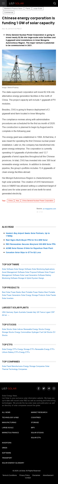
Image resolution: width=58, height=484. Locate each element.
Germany (9, 312)
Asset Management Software (13, 272)
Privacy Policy (24, 475)
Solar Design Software (22, 269)
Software (6, 453)
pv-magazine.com (49, 209)
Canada (29, 312)
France (42, 312)
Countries (36, 417)
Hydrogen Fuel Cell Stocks (42, 332)
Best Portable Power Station (33, 292)
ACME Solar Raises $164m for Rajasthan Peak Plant (29, 248)
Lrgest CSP (50, 312)
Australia (22, 312)
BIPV (33, 428)
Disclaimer (36, 475)
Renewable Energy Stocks (33, 329)
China (10, 201)
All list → (5, 315)
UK (38, 312)
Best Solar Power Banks (11, 292)
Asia (17, 201)
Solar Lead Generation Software (32, 275)
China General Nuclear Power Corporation (37, 201)
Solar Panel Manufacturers (12, 366)
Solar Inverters (7, 298)
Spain (16, 312)
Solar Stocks (7, 329)
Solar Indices (18, 329)
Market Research (39, 412)
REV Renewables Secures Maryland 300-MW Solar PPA (31, 244)
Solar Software (7, 269)
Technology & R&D (10, 417)
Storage (35, 422)
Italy (34, 312)
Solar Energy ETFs (9, 349)
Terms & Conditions (9, 475)
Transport (7, 458)
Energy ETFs (24, 352)
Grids (4, 448)
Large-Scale (37, 8)
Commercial (8, 12)
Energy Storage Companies (34, 366)
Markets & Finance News (13, 8)
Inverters (6, 443)
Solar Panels (51, 295)
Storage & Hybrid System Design (31, 278)
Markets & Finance (10, 433)
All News (6, 412)
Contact (28, 478)
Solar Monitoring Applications (43, 269)
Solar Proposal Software (34, 272)
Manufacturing (9, 422)
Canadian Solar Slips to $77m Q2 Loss (23, 252)
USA (4, 312)
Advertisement (48, 475)
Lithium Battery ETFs (10, 352)
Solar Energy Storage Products (33, 295)
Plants (27, 8)
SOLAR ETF (36, 438)
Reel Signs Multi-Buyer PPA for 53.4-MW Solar (27, 240)
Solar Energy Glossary (13, 463)
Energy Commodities (23, 332)
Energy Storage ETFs (26, 349)
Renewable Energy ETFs (44, 349)
